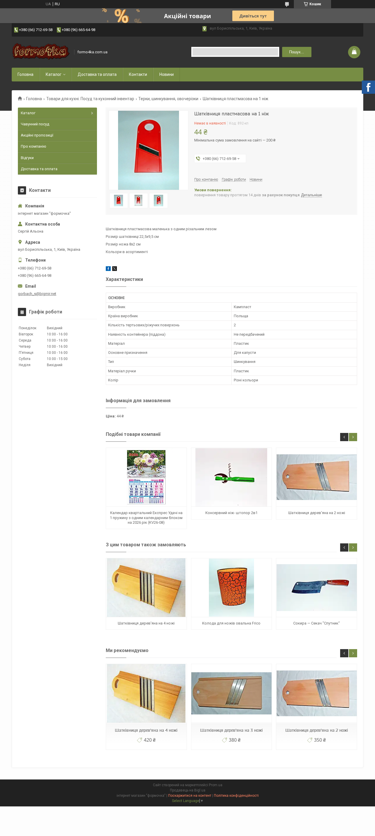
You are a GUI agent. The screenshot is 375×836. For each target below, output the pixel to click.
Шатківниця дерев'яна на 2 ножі (316, 513)
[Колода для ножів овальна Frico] (231, 587)
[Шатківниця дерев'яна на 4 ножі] (146, 587)
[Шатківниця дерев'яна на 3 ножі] (231, 693)
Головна (25, 74)
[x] (114, 269)
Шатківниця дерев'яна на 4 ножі (146, 623)
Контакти (138, 74)
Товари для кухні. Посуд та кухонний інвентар (90, 98)
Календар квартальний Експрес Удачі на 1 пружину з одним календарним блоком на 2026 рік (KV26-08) (146, 518)
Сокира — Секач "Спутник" (316, 623)
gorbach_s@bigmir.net (37, 293)
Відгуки (27, 158)
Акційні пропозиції (37, 135)
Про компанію (33, 146)
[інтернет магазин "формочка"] (41, 52)
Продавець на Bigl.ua (187, 790)
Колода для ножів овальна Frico (231, 623)
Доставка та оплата (97, 74)
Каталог (54, 74)
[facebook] (108, 269)
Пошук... (296, 52)
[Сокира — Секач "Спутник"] (316, 587)
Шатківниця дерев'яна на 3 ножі (231, 730)
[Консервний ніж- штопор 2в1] (231, 477)
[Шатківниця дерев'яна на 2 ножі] (316, 477)
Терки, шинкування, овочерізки (168, 98)
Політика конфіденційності (236, 796)
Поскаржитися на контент (189, 796)
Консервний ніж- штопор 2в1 (231, 513)
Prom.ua (215, 785)
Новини (166, 74)
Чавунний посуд (35, 124)
